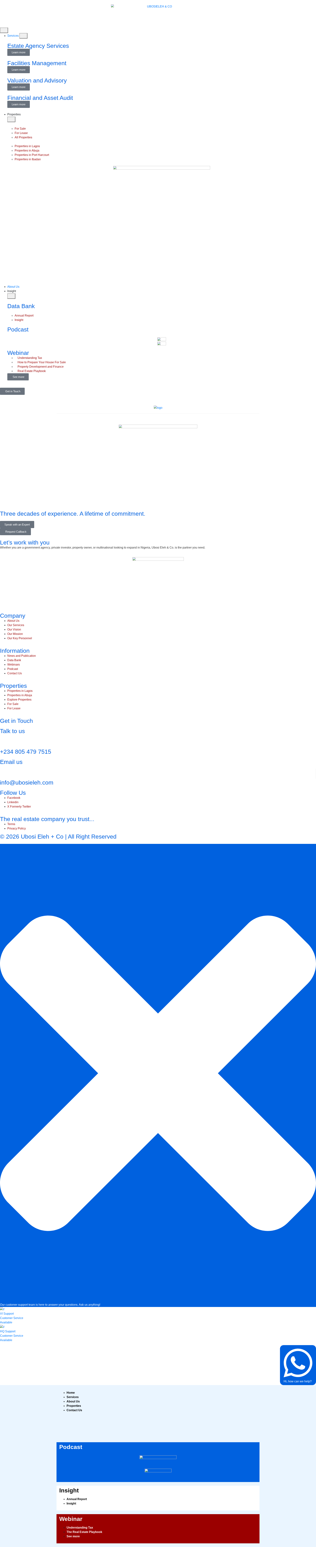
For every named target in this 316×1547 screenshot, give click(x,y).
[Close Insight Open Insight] (11, 296)
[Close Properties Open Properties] (11, 119)
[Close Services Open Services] (23, 36)
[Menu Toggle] (4, 30)
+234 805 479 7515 (25, 751)
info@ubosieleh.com (26, 782)
